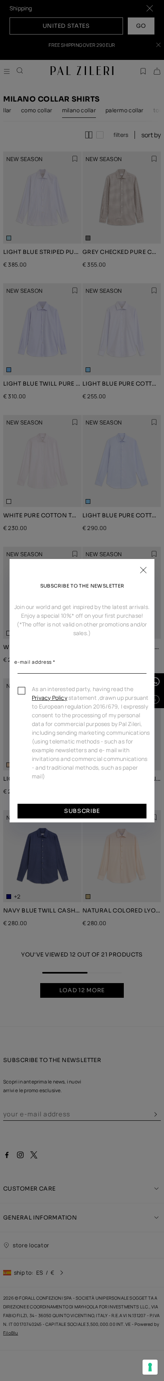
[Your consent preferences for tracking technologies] (150, 1367)
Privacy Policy (49, 697)
